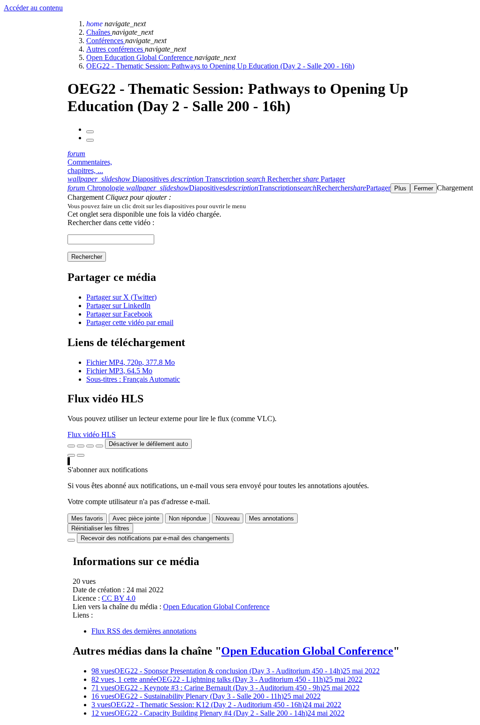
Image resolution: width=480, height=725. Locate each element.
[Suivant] (90, 140)
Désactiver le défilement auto (148, 443)
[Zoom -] (90, 446)
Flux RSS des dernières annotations (143, 631)
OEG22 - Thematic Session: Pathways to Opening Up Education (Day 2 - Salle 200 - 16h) (220, 66)
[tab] (119, 179)
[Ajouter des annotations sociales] (71, 455)
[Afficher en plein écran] (71, 446)
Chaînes (99, 32)
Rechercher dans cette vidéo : (111, 223)
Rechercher (86, 256)
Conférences (105, 41)
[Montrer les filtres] (80, 446)
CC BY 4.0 (118, 598)
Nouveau (228, 518)
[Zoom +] (99, 446)
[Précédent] (90, 131)
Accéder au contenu (33, 8)
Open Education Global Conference (140, 57)
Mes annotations (271, 518)
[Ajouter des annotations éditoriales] (80, 455)
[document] (272, 206)
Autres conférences (115, 49)
